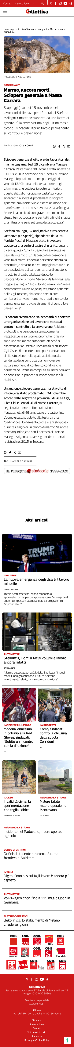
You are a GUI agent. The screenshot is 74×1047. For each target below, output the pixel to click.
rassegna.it (42, 29)
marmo (14, 461)
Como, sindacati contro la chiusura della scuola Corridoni (53, 735)
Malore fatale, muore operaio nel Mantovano (53, 805)
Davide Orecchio (11, 589)
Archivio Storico (26, 29)
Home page (9, 29)
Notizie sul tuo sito (37, 1032)
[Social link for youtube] (65, 3)
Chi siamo (37, 1020)
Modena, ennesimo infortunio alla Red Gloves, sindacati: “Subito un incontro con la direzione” (18, 737)
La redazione (22, 3)
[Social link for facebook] (55, 3)
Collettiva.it (37, 986)
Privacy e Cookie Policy (37, 1040)
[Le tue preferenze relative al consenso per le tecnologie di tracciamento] (67, 1040)
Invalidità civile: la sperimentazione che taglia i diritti (17, 805)
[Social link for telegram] (70, 3)
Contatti (7, 3)
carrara (27, 461)
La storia (37, 1036)
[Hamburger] (5, 13)
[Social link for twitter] (50, 3)
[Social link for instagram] (60, 3)
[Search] (42, 3)
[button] (54, 146)
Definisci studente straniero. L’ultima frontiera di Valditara (31, 856)
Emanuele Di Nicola (12, 816)
